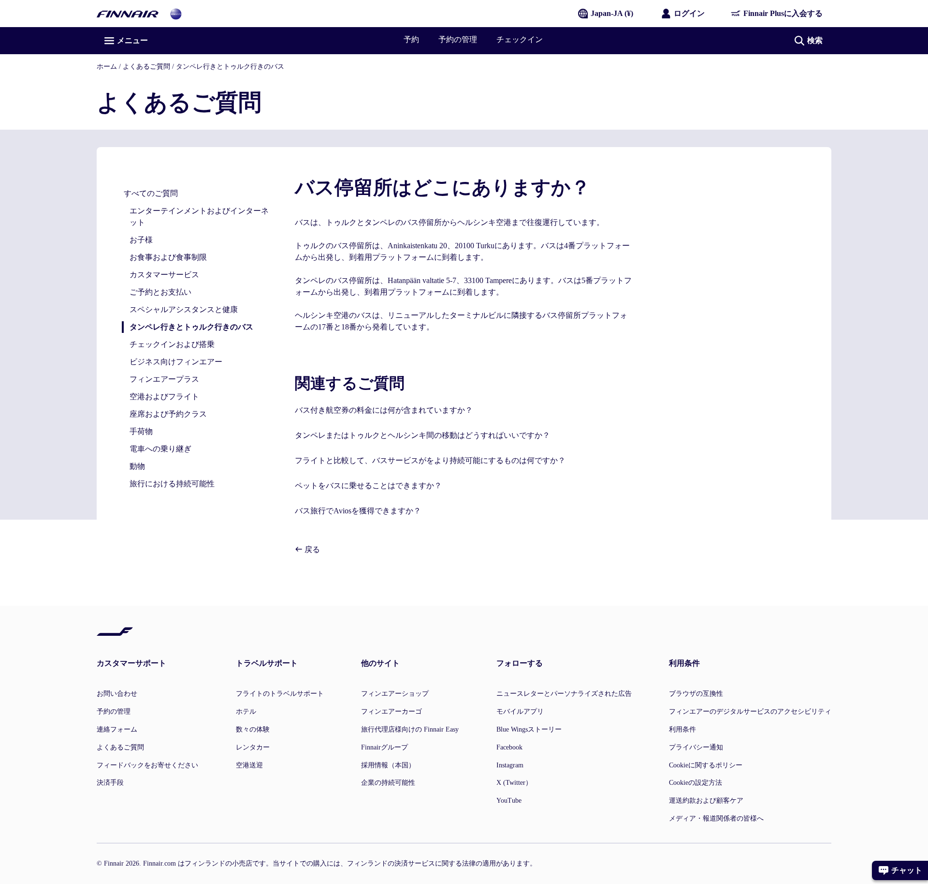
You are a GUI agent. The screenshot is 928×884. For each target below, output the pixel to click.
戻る (311, 549)
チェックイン (519, 39)
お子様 (141, 240)
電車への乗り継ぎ (160, 449)
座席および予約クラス (168, 414)
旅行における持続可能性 (172, 483)
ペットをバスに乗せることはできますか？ (368, 485)
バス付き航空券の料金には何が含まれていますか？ (384, 410)
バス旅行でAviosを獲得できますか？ (358, 511)
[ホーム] (128, 13)
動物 (137, 466)
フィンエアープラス (164, 379)
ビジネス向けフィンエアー (176, 362)
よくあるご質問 (146, 66)
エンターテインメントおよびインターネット (199, 216)
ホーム (107, 66)
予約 (411, 39)
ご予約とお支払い (160, 292)
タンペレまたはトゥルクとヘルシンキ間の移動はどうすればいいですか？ (422, 435)
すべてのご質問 (151, 193)
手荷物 (141, 431)
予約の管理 (457, 39)
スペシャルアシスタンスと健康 (184, 309)
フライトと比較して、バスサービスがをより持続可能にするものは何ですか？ (430, 460)
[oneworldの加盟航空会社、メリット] (176, 13)
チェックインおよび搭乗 (172, 344)
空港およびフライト (164, 396)
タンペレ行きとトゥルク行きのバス (230, 66)
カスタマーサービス (164, 274)
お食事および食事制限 (168, 257)
